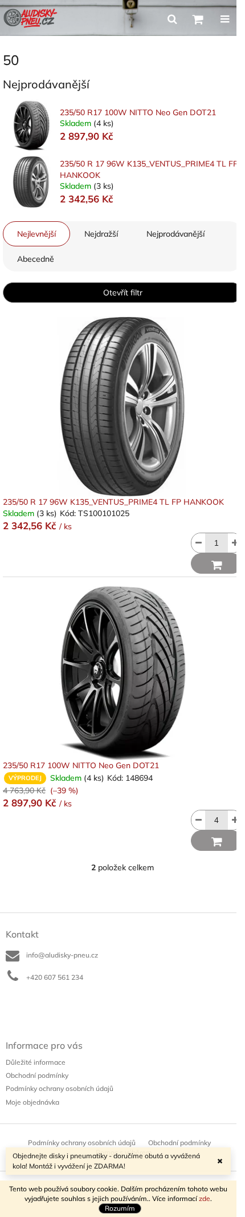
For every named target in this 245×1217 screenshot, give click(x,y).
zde (204, 1198)
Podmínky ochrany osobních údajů (59, 1088)
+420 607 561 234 (54, 977)
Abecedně (35, 259)
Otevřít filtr (122, 292)
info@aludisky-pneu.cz (62, 955)
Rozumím (120, 1208)
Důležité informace (36, 1062)
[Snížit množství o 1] (198, 543)
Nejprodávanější (175, 234)
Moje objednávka (32, 1102)
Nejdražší (101, 234)
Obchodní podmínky (37, 1075)
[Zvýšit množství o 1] (235, 543)
